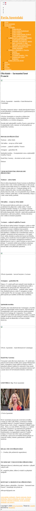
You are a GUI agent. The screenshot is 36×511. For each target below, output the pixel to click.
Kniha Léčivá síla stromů (16, 60)
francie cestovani (21, 497)
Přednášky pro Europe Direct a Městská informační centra (21, 45)
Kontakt (7, 67)
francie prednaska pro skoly (16, 499)
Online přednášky (17, 48)
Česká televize (16, 29)
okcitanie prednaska (13, 500)
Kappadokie (16, 53)
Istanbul (14, 52)
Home (6, 22)
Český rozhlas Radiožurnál (20, 31)
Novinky (7, 64)
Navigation (8, 69)
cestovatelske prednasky (8, 497)
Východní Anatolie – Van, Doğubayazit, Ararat (20, 56)
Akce (6, 62)
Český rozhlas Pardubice (19, 36)
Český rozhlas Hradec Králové (21, 34)
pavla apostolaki (25, 500)
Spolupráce (8, 25)
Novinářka (11, 27)
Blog (6, 66)
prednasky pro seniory (7, 502)
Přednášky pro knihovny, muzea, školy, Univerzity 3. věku (22, 42)
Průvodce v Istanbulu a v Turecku (18, 50)
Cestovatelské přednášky (19, 39)
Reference (15, 59)
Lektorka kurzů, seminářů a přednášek (20, 38)
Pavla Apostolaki (12, 17)
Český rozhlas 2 (17, 32)
